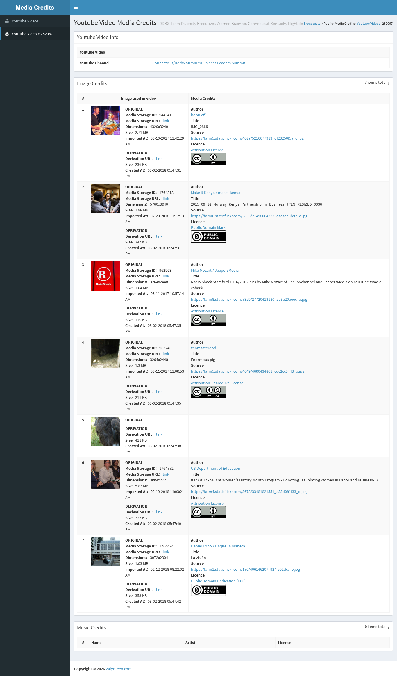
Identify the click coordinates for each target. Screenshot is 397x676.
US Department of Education (215, 468)
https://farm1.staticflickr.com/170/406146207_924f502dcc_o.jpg (245, 569)
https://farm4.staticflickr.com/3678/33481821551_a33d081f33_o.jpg (249, 491)
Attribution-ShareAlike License (217, 382)
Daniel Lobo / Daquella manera (218, 546)
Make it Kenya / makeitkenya (215, 192)
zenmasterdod (203, 348)
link (166, 120)
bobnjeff (198, 115)
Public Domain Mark (208, 227)
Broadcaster (312, 23)
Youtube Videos (368, 23)
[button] (76, 7)
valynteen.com (119, 668)
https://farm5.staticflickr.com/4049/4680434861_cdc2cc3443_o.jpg (247, 371)
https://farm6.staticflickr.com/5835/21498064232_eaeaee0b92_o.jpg (249, 215)
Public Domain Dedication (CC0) (218, 581)
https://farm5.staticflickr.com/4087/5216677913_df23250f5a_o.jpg (247, 138)
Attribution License (207, 149)
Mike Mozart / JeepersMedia (215, 270)
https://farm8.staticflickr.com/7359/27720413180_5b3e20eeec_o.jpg (249, 299)
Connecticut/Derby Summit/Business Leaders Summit (198, 62)
